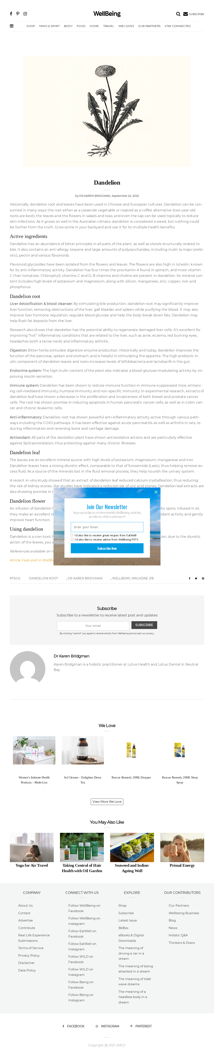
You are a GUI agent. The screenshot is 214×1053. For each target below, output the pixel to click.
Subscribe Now (107, 548)
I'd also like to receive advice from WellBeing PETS (106, 539)
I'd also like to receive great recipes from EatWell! (105, 535)
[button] (107, 506)
